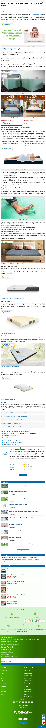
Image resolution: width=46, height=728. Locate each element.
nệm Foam (31, 173)
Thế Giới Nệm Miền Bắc (29, 696)
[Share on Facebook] (40, 479)
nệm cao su (14, 134)
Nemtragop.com (27, 691)
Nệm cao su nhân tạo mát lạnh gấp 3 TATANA (16, 594)
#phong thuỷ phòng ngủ (23, 557)
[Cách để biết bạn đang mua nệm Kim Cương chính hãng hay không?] (4, 512)
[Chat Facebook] (43, 719)
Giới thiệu (3, 689)
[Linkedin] (29, 702)
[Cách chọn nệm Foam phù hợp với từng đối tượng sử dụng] (4, 519)
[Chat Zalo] (43, 716)
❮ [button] (1, 110)
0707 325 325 (17, 435)
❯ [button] (44, 110)
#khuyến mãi (4, 557)
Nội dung (4, 11)
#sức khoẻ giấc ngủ (13, 557)
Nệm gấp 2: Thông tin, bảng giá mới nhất (18, 504)
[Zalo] (14, 702)
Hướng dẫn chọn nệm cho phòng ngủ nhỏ (18, 491)
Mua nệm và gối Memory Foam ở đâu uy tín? (12, 426)
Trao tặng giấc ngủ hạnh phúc (7, 652)
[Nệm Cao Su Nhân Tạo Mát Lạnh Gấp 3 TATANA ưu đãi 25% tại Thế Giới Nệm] (3, 596)
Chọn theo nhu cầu (5, 670)
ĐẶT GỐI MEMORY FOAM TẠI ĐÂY (8, 399)
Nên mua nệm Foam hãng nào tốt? (16, 524)
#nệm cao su (30, 559)
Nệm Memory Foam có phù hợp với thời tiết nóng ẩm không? (15, 416)
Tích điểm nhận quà (5, 654)
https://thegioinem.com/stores (18, 439)
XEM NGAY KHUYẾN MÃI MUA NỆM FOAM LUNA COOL (12, 298)
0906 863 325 (16, 437)
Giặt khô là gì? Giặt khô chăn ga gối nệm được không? (21, 485)
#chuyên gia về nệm (34, 557)
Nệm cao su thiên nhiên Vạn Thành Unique (15, 581)
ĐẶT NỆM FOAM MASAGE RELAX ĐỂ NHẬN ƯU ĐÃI (12, 263)
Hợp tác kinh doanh (28, 673)
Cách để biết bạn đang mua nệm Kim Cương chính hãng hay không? (24, 511)
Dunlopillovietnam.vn (28, 689)
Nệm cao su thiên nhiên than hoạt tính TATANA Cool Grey (18, 568)
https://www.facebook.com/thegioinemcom (17, 440)
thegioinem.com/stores (14, 644)
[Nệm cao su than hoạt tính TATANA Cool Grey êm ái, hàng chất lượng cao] (3, 570)
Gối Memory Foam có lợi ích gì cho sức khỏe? (12, 423)
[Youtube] (23, 702)
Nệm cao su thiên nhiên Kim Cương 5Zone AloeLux (17, 588)
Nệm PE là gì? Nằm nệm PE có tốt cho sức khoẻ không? (21, 544)
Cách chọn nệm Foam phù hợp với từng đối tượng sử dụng (21, 517)
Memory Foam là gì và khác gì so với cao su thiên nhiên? (14, 412)
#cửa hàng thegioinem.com (20, 559)
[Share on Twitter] (41, 479)
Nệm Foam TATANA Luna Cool (13, 601)
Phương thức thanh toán (29, 680)
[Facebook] (17, 702)
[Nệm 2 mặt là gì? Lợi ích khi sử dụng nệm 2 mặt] (4, 499)
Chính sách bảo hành (28, 675)
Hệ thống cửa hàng (5, 694)
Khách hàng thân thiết (28, 672)
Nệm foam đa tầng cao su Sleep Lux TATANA (9, 117)
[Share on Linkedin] (43, 479)
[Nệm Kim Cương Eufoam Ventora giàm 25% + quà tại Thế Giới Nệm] (34, 106)
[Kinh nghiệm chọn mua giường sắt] (4, 532)
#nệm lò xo (37, 559)
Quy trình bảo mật (27, 682)
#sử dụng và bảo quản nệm (7, 559)
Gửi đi (23, 664)
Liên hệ (2, 693)
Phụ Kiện (3, 677)
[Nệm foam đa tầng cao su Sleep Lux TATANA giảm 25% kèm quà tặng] (12, 106)
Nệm (2, 672)
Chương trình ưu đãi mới (6, 649)
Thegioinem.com (16, 407)
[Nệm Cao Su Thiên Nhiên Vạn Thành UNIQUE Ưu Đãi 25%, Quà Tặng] (3, 583)
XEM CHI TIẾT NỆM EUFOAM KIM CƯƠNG (10, 366)
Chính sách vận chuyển (28, 677)
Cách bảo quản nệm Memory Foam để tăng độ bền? (13, 419)
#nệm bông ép (5, 561)
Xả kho (2, 680)
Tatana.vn (26, 693)
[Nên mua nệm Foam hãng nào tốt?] (4, 525)
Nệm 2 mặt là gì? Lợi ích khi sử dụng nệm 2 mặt (19, 498)
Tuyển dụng (3, 691)
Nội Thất (2, 678)
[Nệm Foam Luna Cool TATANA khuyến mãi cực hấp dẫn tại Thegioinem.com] (3, 603)
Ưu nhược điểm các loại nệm (15, 537)
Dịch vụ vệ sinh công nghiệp (6, 682)
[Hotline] (43, 722)
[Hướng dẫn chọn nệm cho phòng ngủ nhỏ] (4, 492)
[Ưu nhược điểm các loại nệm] (4, 538)
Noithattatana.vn (27, 694)
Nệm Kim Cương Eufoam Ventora (30, 117)
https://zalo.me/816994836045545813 (14, 442)
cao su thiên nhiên (38, 14)
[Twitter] (32, 702)
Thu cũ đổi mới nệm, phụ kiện (7, 651)
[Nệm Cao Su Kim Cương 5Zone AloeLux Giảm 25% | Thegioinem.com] (3, 590)
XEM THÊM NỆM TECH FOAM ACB (8, 333)
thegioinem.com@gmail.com (12, 444)
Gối (1, 675)
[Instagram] (26, 702)
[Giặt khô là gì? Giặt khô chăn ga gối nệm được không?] (4, 486)
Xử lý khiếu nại (27, 670)
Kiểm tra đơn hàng (27, 683)
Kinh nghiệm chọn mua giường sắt (16, 530)
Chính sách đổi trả (27, 678)
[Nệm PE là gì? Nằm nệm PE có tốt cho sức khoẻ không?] (4, 545)
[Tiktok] (20, 702)
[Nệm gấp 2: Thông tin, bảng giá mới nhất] (4, 505)
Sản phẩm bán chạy (5, 683)
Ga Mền (2, 673)
